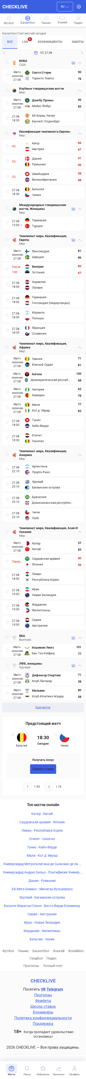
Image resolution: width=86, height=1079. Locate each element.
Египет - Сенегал (42, 839)
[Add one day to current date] (4, 53)
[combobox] (65, 6)
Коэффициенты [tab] (50, 41)
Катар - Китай (42, 814)
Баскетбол (40, 951)
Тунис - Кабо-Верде (42, 847)
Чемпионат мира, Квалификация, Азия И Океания (48, 530)
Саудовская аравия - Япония (42, 822)
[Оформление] (79, 6)
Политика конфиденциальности (43, 1018)
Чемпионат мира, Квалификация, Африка (43, 345)
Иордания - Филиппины (42, 931)
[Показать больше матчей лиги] (73, 63)
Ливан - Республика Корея (42, 830)
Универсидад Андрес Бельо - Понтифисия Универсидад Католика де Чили (42, 872)
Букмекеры (43, 1012)
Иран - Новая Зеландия (42, 922)
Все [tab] (10, 41)
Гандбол (36, 958)
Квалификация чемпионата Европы (44, 131)
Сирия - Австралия (42, 914)
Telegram (55, 989)
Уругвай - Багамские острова (42, 897)
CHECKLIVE (14, 7)
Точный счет (53, 966)
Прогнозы (31, 966)
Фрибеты (43, 1000)
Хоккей (58, 951)
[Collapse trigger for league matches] (79, 63)
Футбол (8, 951)
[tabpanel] (43, 384)
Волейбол (76, 951)
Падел (51, 958)
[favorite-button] (7, 63)
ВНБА (23, 61)
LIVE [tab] (26, 40)
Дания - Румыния (42, 881)
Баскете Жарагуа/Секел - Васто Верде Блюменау (42, 906)
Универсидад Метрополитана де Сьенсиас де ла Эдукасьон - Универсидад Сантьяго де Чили (42, 864)
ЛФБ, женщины (30, 663)
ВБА (22, 636)
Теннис (23, 951)
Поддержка (43, 1023)
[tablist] (43, 42)
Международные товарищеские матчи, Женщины (42, 207)
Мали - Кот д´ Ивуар (42, 855)
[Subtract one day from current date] (82, 53)
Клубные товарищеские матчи (41, 88)
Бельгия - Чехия (42, 939)
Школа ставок (43, 1006)
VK (43, 989)
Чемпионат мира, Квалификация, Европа (43, 238)
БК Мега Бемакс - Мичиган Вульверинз (42, 889)
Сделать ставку (43, 769)
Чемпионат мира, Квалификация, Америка (43, 453)
